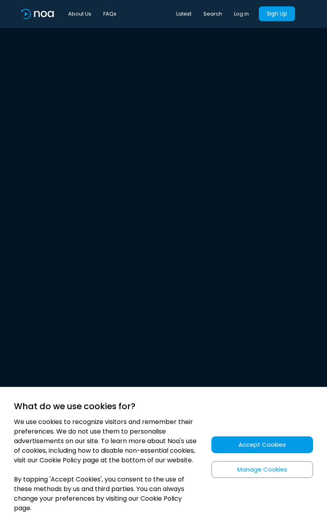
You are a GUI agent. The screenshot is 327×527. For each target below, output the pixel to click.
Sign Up (277, 14)
